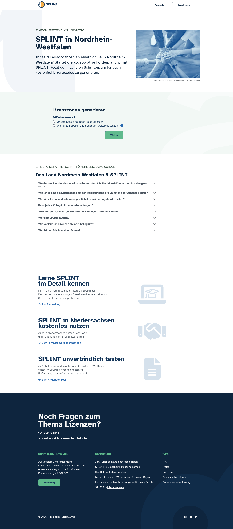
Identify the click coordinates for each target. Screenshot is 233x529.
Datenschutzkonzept (111, 472)
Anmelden (160, 5)
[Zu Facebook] (191, 516)
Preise (165, 467)
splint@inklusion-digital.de (62, 438)
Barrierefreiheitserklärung (176, 482)
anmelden (113, 461)
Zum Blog (49, 482)
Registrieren (184, 5)
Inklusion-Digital (141, 477)
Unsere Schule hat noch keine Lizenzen (80, 121)
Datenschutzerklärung (174, 477)
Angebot (130, 482)
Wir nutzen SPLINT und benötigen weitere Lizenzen (87, 125)
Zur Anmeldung (51, 304)
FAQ (164, 461)
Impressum (168, 472)
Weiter (114, 135)
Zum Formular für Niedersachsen (61, 342)
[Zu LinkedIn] (196, 516)
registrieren (131, 461)
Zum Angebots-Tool (54, 379)
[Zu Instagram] (185, 516)
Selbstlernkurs (116, 467)
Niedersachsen (115, 487)
